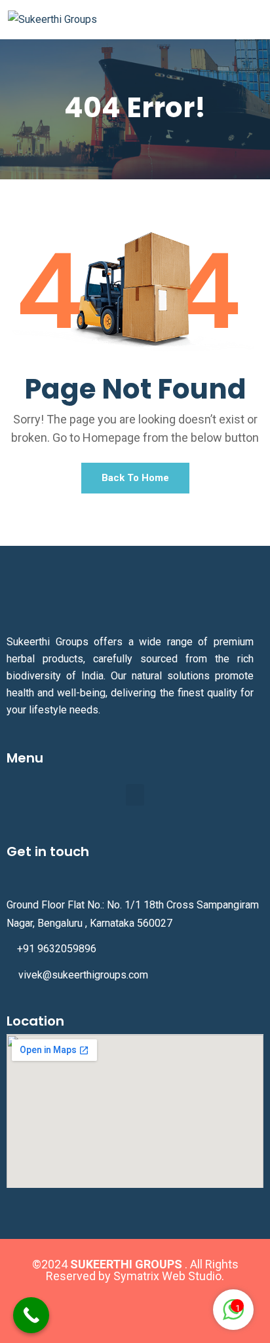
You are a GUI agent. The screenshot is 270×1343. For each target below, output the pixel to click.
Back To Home (135, 478)
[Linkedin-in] (135, 1308)
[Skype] (212, 1308)
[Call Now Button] (31, 1315)
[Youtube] (173, 1308)
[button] (135, 795)
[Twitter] (96, 1308)
